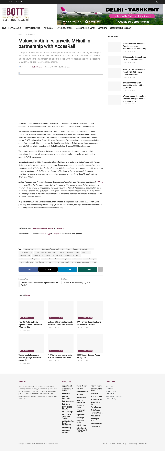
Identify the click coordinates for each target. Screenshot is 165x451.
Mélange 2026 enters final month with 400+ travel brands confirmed (134, 71)
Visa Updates (95, 416)
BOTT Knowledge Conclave (120, 28)
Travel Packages (90, 259)
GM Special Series (80, 406)
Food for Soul (81, 398)
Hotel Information (26, 252)
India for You (81, 425)
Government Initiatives (81, 411)
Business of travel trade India (53, 249)
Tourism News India (72, 255)
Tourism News (57, 255)
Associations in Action (85, 28)
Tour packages (25, 255)
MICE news (86, 252)
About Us (4, 2)
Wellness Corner (96, 423)
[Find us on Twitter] (157, 2)
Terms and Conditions (114, 396)
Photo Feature (96, 407)
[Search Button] (162, 28)
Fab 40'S (80, 389)
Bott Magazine (15, 28)
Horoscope (80, 418)
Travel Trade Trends (62, 262)
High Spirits (81, 415)
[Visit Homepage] (15, 14)
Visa (94, 262)
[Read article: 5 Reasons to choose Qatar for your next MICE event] (114, 60)
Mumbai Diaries (96, 399)
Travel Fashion (47, 259)
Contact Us (19, 2)
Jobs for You (95, 393)
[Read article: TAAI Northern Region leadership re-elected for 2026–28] (90, 310)
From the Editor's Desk (81, 401)
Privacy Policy (111, 391)
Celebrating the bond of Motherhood (68, 423)
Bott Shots (102, 28)
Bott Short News (30, 34)
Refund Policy (111, 399)
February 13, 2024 (51, 67)
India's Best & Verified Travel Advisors (82, 430)
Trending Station (96, 413)
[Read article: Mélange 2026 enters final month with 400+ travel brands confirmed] (61, 310)
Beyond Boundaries (65, 28)
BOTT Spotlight (67, 412)
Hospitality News (86, 249)
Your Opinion (95, 426)
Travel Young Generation (81, 262)
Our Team (12, 2)
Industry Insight (96, 386)
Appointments (67, 386)
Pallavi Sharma (37, 67)
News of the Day (95, 403)
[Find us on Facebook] (154, 2)
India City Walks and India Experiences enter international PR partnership (30, 324)
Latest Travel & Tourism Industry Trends (49, 252)
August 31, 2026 (25, 330)
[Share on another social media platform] (100, 269)
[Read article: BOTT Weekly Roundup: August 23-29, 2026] (90, 343)
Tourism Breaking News (41, 255)
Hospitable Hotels (32, 28)
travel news (77, 259)
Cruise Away (66, 428)
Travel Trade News (26, 262)
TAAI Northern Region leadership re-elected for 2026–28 (133, 85)
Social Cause (95, 410)
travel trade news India (44, 262)
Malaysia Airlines (73, 252)
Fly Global (48, 28)
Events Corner (82, 386)
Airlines (100, 182)
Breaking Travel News (31, 249)
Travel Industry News (62, 259)
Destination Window (66, 431)
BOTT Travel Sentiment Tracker (66, 416)
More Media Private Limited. (37, 443)
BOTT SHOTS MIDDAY (67, 408)
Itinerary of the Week (96, 390)
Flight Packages (72, 249)
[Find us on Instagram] (162, 2)
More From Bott (96, 396)
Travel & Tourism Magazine (29, 259)
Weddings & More (95, 419)
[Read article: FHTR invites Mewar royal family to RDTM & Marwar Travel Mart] (61, 343)
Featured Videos (82, 392)
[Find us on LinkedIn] (160, 2)
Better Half (66, 393)
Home (4, 28)
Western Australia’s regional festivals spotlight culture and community (30, 357)
